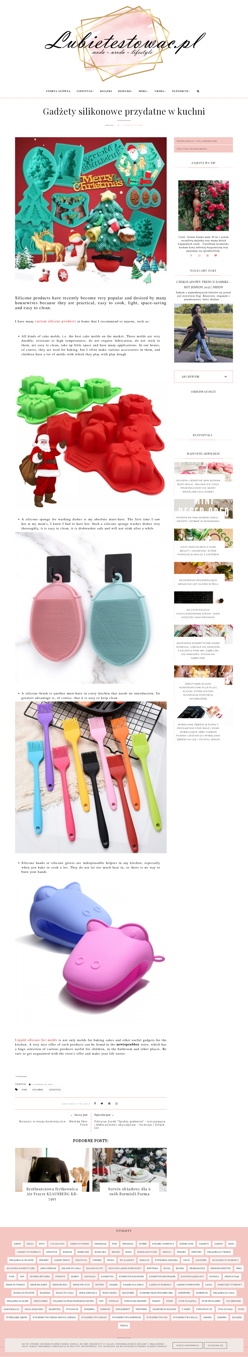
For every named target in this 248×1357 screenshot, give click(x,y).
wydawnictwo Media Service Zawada (54, 1317)
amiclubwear (48, 1268)
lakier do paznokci (160, 1285)
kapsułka (90, 1276)
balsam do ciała (71, 1268)
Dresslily (128, 1244)
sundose (105, 1309)
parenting (184, 1293)
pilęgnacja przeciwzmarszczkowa (73, 1301)
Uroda (159, 91)
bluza (167, 1268)
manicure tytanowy (230, 1285)
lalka (208, 1285)
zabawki (222, 1317)
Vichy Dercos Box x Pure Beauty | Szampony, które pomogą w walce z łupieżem (198, 551)
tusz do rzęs (225, 1309)
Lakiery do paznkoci (29, 1252)
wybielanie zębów (16, 1317)
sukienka (89, 1309)
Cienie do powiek (79, 1244)
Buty (42, 1244)
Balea (30, 1244)
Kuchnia (38, 1090)
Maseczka (100, 1252)
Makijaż (67, 1252)
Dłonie (143, 1244)
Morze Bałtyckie (147, 1252)
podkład (114, 1301)
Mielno (116, 1252)
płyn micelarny (211, 1301)
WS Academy (127, 1260)
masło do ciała (65, 1293)
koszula (214, 1276)
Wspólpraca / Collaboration (197, 141)
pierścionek (41, 1301)
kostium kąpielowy (192, 1276)
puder (169, 1301)
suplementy (123, 1309)
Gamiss (218, 1244)
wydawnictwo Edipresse (126, 1317)
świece (124, 1325)
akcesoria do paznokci (225, 1260)
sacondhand (233, 1301)
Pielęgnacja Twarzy (219, 1252)
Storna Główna (58, 91)
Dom (24, 1090)
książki (113, 1285)
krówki (99, 1285)
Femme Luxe (187, 1244)
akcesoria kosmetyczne (20, 1268)
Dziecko (124, 91)
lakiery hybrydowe (188, 1285)
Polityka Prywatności (192, 149)
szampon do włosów (164, 1309)
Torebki (96, 1260)
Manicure (83, 1252)
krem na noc (60, 1285)
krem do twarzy (15, 1285)
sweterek (141, 1309)
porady (156, 1301)
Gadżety (204, 1244)
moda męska (110, 1293)
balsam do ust (94, 1268)
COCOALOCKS (57, 1244)
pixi (101, 1301)
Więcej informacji (187, 1345)
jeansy (75, 1276)
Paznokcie (180, 91)
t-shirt (186, 1309)
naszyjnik (128, 1293)
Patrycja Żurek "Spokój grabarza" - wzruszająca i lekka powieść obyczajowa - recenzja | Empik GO (129, 1125)
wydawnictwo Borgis (94, 1317)
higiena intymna (40, 1276)
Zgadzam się (215, 1345)
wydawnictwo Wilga (185, 1317)
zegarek (237, 1317)
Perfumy (197, 1252)
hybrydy (60, 1276)
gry (22, 1276)
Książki (106, 91)
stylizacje (72, 1309)
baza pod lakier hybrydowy (125, 1268)
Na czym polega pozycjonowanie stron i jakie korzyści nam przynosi (198, 613)
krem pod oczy (81, 1285)
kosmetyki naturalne (162, 1276)
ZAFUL (186, 1260)
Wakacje (144, 1260)
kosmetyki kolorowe (131, 1276)
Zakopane (201, 1260)
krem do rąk (232, 1276)
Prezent (44, 1260)
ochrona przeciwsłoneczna (156, 1293)
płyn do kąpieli (187, 1301)
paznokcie (202, 1293)
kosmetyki (107, 1276)
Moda (143, 91)
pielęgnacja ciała (224, 1293)
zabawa (207, 1317)
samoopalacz (11, 1309)
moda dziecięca (88, 1293)
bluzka (180, 1268)
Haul (231, 1244)
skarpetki (54, 1309)
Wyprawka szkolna (166, 1260)
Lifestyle (84, 91)
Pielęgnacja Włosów (21, 1260)
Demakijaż (101, 1244)
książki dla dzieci (133, 1285)
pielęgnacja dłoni (17, 1301)
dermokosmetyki (221, 1268)
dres (239, 1268)
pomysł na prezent (135, 1301)
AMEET (17, 1244)
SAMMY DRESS (62, 1260)
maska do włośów (23, 1293)
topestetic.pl (204, 1309)
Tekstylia (81, 1260)
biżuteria (152, 1268)
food (12, 1276)
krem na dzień (39, 1285)
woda (241, 1309)
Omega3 (167, 1252)
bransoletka (197, 1268)
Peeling (181, 1252)
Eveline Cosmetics (163, 1244)
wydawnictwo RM (157, 1317)
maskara (45, 1293)
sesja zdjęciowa (34, 1309)
